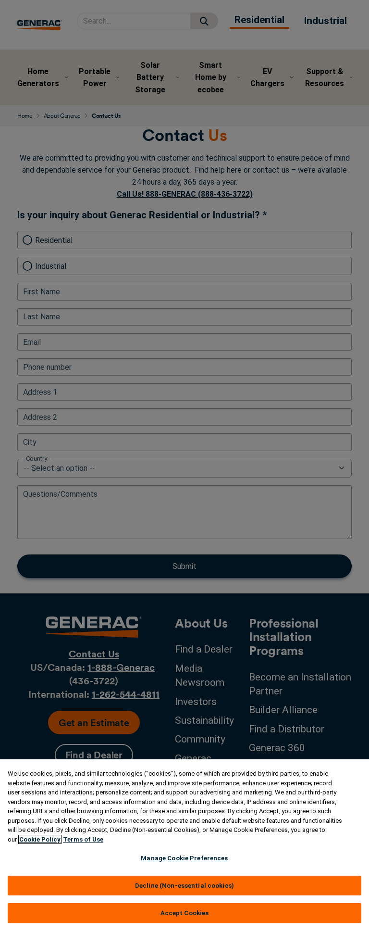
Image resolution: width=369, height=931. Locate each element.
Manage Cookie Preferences (184, 858)
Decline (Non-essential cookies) (184, 885)
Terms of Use (83, 839)
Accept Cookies (184, 913)
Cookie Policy (40, 839)
